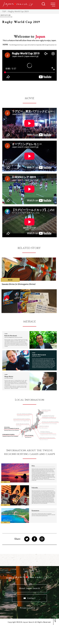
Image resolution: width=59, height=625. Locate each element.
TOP (4, 11)
